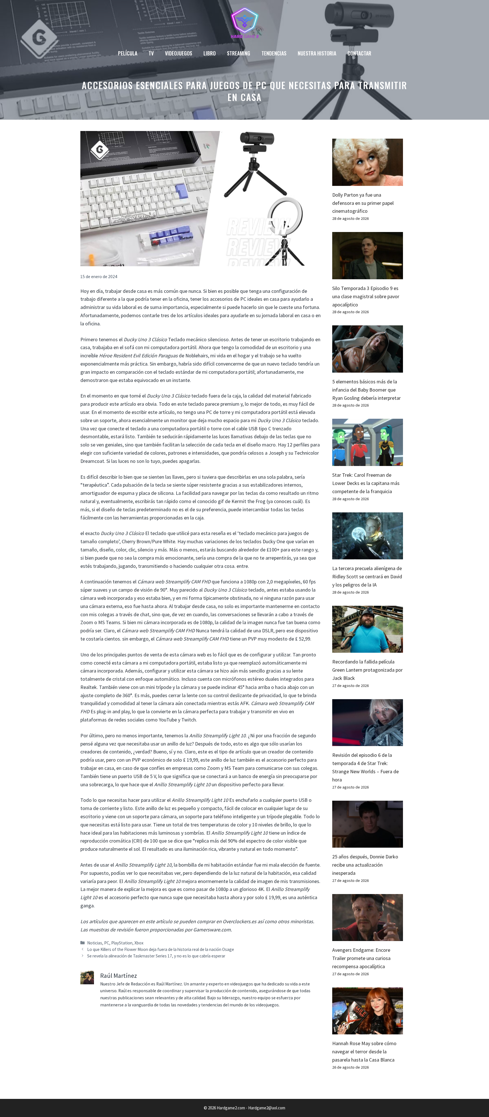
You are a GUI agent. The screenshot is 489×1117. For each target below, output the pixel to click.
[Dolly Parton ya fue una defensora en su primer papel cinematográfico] (367, 181)
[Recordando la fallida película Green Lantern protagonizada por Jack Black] (367, 648)
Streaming (238, 53)
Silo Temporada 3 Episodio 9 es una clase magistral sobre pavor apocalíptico (365, 296)
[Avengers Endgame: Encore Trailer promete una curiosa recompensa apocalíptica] (367, 937)
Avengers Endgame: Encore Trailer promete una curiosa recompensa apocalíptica (361, 958)
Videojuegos (178, 53)
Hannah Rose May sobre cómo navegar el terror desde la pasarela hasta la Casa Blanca (364, 1051)
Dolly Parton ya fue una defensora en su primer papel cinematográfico (363, 203)
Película (127, 53)
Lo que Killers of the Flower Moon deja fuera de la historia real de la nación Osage (160, 949)
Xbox (138, 943)
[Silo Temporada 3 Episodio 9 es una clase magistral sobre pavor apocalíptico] (367, 275)
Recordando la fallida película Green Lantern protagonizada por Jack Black (367, 669)
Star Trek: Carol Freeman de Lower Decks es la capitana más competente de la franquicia (366, 483)
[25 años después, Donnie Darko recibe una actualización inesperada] (367, 843)
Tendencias (273, 53)
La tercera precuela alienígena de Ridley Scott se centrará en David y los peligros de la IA (367, 576)
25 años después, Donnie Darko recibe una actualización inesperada (365, 864)
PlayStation (121, 943)
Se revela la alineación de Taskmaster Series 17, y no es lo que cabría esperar (156, 956)
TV (151, 53)
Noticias (94, 943)
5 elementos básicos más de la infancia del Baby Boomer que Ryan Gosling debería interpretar (366, 389)
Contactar (359, 53)
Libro (209, 53)
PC (106, 943)
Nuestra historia (317, 53)
